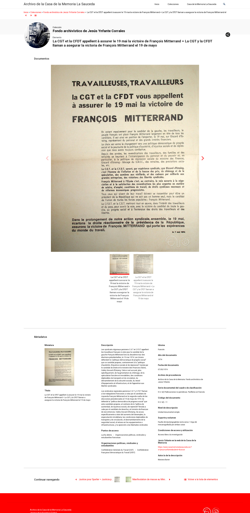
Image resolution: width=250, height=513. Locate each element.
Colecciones (173, 4)
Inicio (157, 4)
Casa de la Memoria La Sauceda (201, 4)
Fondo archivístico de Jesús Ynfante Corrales (63, 12)
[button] (224, 4)
